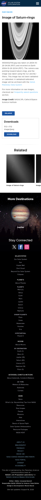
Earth (21, 296)
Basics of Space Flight (20, 423)
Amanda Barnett (26, 481)
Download (11, 134)
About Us (20, 442)
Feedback (20, 448)
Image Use (20, 454)
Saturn (20, 305)
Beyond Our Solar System (20, 271)
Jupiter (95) (20, 357)
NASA (3, 3)
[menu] (37, 3)
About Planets (20, 283)
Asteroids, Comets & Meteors (20, 375)
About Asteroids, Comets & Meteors (20, 378)
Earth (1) (20, 351)
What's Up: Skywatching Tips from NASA (20, 402)
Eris (20, 329)
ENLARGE (8, 113)
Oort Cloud (20, 268)
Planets (20, 280)
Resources (20, 405)
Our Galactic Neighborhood (12, 8)
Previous (4, 216)
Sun (20, 262)
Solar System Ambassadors (20, 426)
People (20, 411)
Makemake (20, 323)
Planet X (20, 336)
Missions (20, 414)
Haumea (20, 326)
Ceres (20, 320)
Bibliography (20, 445)
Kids (20, 417)
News (20, 399)
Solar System (20, 256)
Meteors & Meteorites (21, 384)
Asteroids (20, 388)
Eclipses (21, 274)
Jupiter (20, 227)
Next (36, 216)
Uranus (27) (20, 363)
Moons (20, 341)
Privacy (20, 451)
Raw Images (7, 12)
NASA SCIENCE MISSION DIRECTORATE (20, 457)
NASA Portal (20, 460)
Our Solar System (20, 259)
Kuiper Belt (21, 265)
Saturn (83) (20, 360)
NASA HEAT (20, 432)
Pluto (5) (20, 369)
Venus (20, 293)
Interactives (20, 420)
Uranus (20, 308)
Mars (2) (20, 354)
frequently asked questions (26, 92)
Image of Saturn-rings (15, 185)
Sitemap (20, 463)
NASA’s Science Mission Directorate (20, 477)
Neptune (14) (20, 366)
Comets (20, 390)
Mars (20, 298)
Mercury (21, 289)
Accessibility (20, 466)
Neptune (20, 311)
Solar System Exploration (12, 3)
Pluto (20, 317)
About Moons (20, 344)
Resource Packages (20, 429)
